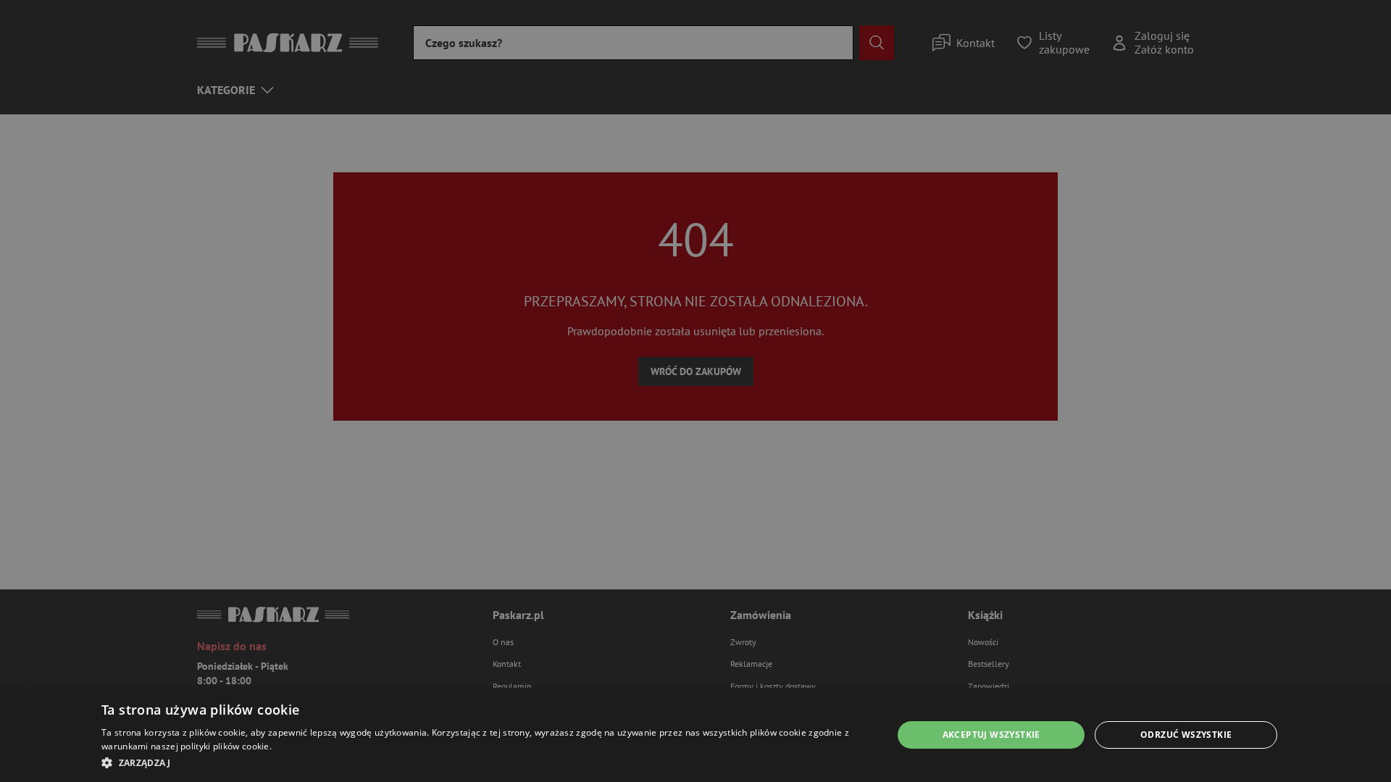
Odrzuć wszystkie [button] (1186, 734)
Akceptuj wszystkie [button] (991, 734)
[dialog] (695, 735)
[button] (485, 762)
